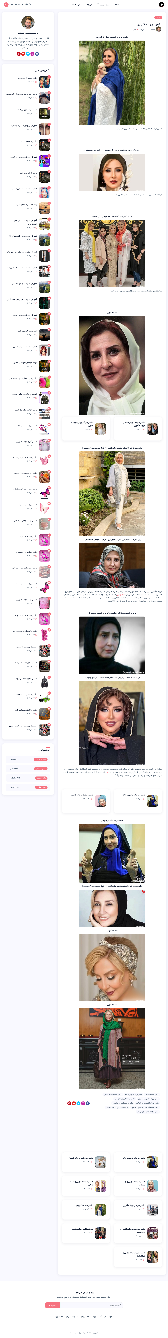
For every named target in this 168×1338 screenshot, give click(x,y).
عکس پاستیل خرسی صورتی (25, 631)
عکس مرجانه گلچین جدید (133, 1094)
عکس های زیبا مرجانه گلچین (81, 1158)
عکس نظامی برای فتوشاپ (26, 410)
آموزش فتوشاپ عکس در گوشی (23, 157)
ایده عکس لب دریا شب (27, 331)
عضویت (52, 1305)
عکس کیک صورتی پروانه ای (25, 520)
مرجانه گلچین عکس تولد (82, 1229)
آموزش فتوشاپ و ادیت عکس (24, 283)
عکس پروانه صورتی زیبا (27, 536)
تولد (108, 772)
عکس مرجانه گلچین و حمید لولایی (81, 1183)
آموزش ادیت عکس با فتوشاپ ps (23, 236)
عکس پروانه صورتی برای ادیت (24, 457)
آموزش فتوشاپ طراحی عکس (24, 189)
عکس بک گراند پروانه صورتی (24, 568)
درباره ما (88, 4)
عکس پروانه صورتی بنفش (26, 584)
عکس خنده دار (41, 768)
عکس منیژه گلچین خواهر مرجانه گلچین (134, 424)
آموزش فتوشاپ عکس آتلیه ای (24, 315)
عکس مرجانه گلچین (151, 1094)
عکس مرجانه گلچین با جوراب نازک (117, 1107)
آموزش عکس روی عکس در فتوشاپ (21, 252)
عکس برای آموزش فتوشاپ (25, 110)
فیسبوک (95, 1316)
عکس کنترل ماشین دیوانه (25, 678)
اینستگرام (70, 1316)
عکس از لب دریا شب (28, 173)
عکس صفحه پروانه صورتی (26, 552)
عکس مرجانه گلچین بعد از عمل (125, 1098)
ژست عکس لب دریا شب (27, 204)
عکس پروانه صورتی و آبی (26, 426)
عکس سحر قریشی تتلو (27, 78)
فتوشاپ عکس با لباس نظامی (24, 394)
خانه (117, 4)
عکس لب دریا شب (29, 141)
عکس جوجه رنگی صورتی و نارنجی (23, 378)
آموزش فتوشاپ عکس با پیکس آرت (22, 268)
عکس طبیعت (41, 778)
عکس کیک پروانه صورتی (26, 599)
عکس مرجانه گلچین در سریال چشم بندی (145, 1107)
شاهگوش (121, 594)
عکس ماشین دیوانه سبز (26, 694)
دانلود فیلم (109, 1316)
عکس (158, 17)
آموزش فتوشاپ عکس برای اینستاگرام (25, 222)
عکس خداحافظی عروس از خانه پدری (21, 94)
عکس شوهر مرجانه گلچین (134, 1205)
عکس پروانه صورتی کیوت (26, 615)
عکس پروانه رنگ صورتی (27, 505)
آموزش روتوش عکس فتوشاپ (24, 125)
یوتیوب (57, 1316)
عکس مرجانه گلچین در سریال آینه (147, 1103)
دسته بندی (104, 4)
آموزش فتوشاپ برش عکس (25, 347)
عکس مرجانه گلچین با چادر (133, 795)
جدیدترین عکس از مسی (27, 647)
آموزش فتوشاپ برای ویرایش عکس (22, 299)
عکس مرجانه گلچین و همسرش (148, 1098)
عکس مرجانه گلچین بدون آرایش (147, 1111)
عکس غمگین (41, 787)
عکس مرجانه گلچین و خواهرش (123, 1103)
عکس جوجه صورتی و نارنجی (25, 473)
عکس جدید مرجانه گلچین (82, 795)
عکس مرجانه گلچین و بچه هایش (134, 1183)
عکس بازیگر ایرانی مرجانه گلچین (82, 424)
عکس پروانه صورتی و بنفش (25, 489)
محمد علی (152, 29)
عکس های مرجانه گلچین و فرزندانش (134, 1254)
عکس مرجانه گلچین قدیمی (112, 1094)
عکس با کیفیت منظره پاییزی (25, 710)
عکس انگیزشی (41, 759)
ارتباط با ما (75, 4)
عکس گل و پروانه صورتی (26, 441)
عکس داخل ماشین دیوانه (26, 663)
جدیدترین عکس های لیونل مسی (23, 726)
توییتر (83, 1316)
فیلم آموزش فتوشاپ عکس (25, 362)
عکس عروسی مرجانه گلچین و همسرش (132, 1230)
